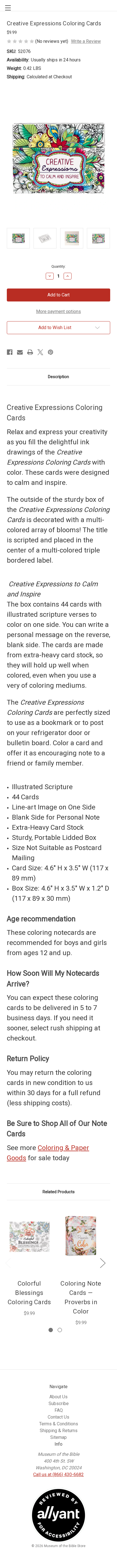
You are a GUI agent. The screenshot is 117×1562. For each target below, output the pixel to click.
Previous (7, 1262)
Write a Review (86, 41)
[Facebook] (9, 352)
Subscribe (59, 1403)
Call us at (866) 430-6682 (58, 1474)
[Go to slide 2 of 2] (60, 1330)
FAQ (59, 1410)
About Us (58, 1396)
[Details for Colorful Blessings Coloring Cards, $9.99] (29, 1236)
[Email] (20, 352)
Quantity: (58, 266)
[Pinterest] (50, 352)
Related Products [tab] (59, 1191)
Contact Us (58, 1417)
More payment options (58, 311)
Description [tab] (58, 376)
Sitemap (58, 1437)
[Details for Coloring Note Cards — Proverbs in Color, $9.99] (81, 1236)
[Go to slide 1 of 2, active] (51, 1330)
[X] (40, 352)
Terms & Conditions (58, 1423)
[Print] (30, 352)
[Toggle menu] (5, 5)
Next (102, 1262)
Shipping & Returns (59, 1430)
